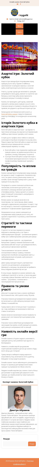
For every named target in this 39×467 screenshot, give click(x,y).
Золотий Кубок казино (9, 114)
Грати (20, 32)
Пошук (6, 439)
